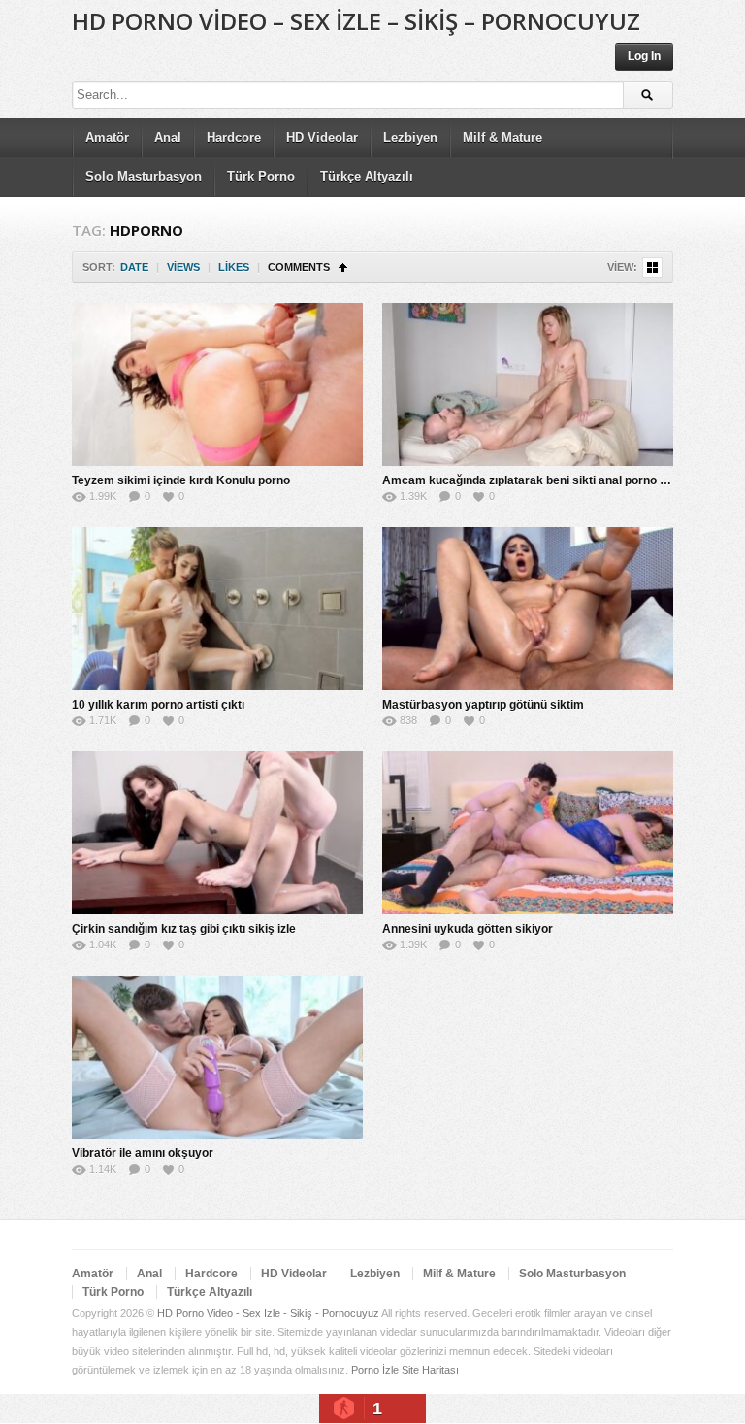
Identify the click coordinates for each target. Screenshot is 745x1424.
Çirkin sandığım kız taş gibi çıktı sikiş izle (184, 929)
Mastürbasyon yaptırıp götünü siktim (483, 705)
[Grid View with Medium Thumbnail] (652, 267)
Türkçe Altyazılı (366, 176)
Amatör (107, 137)
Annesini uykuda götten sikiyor (467, 929)
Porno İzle (375, 1369)
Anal (167, 137)
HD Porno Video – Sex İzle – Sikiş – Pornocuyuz (356, 21)
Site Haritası (430, 1369)
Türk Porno (261, 176)
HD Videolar (322, 137)
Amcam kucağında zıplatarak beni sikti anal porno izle (530, 480)
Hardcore (234, 137)
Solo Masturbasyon (143, 176)
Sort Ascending (343, 267)
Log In (644, 56)
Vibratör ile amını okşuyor (142, 1153)
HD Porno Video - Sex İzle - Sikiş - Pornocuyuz (268, 1313)
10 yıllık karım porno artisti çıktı (158, 705)
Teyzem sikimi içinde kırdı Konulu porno (181, 480)
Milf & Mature (502, 137)
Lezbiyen (410, 137)
